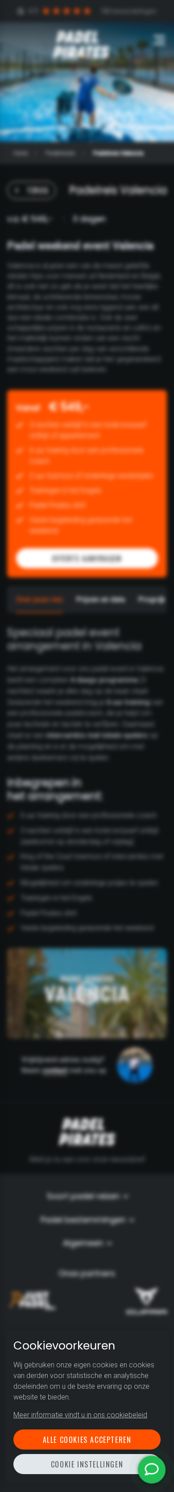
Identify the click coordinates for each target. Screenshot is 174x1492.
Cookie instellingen (87, 1464)
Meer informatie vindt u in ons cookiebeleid (80, 1415)
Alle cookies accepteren (87, 1439)
